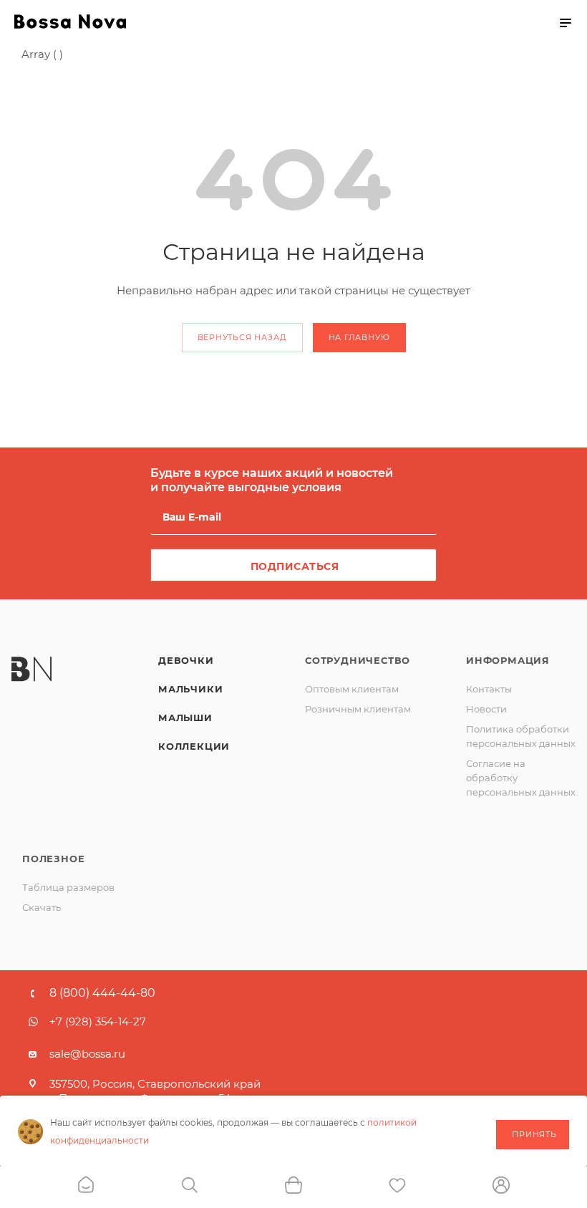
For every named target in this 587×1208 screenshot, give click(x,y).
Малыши (185, 717)
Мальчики (190, 689)
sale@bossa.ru (87, 1053)
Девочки (186, 660)
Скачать (41, 907)
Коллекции (194, 746)
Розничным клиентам (358, 709)
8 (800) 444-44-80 (102, 993)
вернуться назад (242, 337)
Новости (486, 709)
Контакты (489, 689)
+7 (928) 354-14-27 (97, 1021)
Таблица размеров (68, 887)
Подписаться (295, 566)
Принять (534, 1134)
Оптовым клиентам (352, 689)
